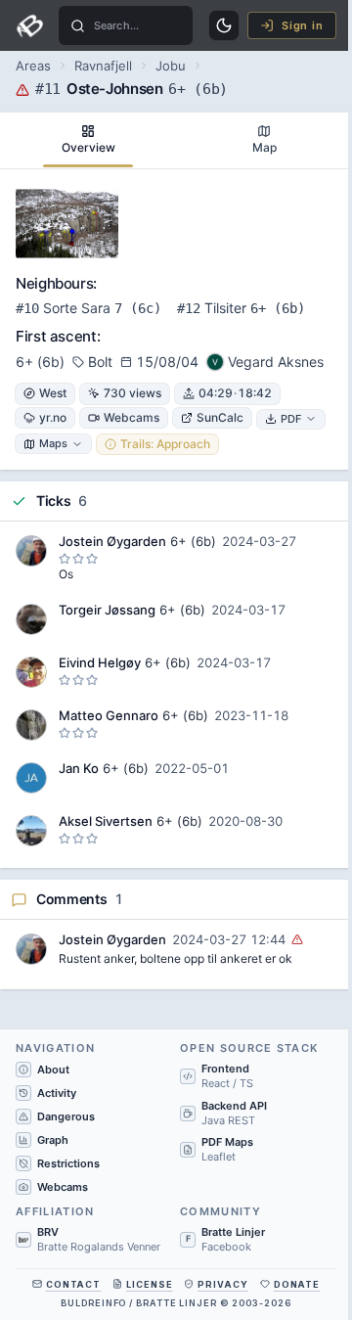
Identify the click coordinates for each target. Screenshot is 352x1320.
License (149, 1284)
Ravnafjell (103, 65)
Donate (297, 1284)
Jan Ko (79, 768)
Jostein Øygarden (112, 541)
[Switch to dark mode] (224, 25)
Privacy (222, 1284)
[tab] (88, 140)
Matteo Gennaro (108, 715)
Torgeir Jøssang (107, 609)
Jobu (170, 65)
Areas (33, 65)
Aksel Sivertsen (106, 821)
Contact (73, 1284)
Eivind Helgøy (100, 662)
